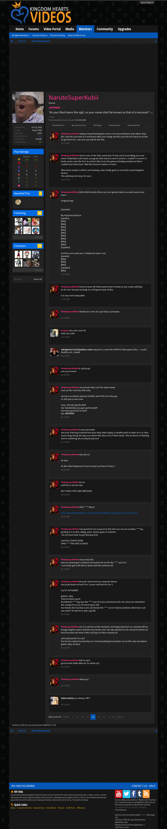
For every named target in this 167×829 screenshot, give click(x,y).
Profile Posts (58, 125)
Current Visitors (39, 35)
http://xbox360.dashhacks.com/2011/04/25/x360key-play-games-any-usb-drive (99, 512)
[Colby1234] (18, 254)
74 (39, 246)
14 (88, 717)
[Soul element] (35, 254)
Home (20, 29)
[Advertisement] (83, 68)
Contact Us (139, 786)
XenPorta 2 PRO (18, 725)
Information (114, 125)
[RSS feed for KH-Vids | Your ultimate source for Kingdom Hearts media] (146, 793)
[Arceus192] (18, 263)
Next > (120, 717)
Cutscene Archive (24, 808)
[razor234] (27, 230)
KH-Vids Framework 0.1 (132, 804)
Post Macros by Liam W (137, 802)
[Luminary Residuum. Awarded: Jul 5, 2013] (18, 205)
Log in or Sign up (147, 2)
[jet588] (27, 254)
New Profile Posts (77, 35)
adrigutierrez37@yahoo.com (76, 349)
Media (70, 29)
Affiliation (81, 808)
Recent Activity (79, 125)
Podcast (61, 808)
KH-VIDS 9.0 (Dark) (23, 786)
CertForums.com (122, 827)
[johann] (18, 230)
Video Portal (52, 29)
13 (82, 717)
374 (113, 717)
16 (99, 717)
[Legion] (18, 222)
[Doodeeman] (35, 263)
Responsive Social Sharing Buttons (129, 824)
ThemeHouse (120, 810)
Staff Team (70, 808)
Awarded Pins (134, 125)
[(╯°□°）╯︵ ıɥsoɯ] (27, 263)
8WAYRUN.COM (49, 725)
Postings (97, 125)
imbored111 (67, 698)
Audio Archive (39, 808)
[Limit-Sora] (27, 222)
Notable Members (20, 35)
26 (39, 213)
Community (105, 29)
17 (104, 717)
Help (152, 786)
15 (93, 717)
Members (85, 29)
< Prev (66, 717)
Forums (34, 29)
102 (40, 136)
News (13, 808)
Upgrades (124, 29)
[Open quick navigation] (156, 41)
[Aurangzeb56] (35, 230)
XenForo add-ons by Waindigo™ (128, 815)
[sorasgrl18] (35, 222)
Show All (38, 237)
